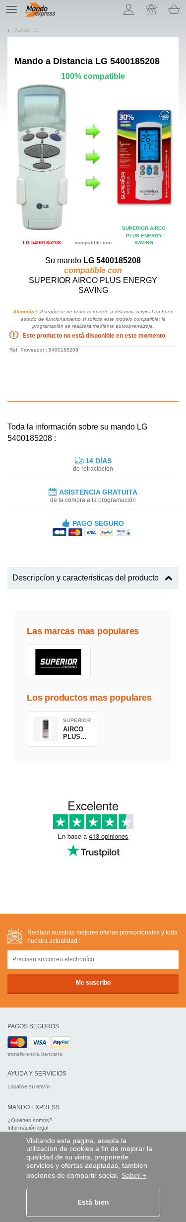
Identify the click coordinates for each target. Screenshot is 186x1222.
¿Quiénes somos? (29, 1120)
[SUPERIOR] (59, 662)
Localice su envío (28, 1086)
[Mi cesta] (174, 9)
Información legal (27, 1128)
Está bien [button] (93, 1202)
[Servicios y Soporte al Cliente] (151, 9)
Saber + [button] (134, 1175)
